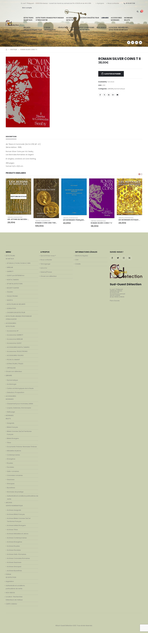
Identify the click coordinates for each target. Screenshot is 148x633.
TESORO (10, 292)
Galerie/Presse (46, 272)
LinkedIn (109, 95)
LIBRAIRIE (104, 18)
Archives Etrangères (14, 542)
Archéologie (11, 384)
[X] (132, 42)
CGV (77, 260)
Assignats (10, 423)
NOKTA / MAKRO (13, 280)
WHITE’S (10, 300)
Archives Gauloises (14, 562)
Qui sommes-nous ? (48, 256)
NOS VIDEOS (101, 27)
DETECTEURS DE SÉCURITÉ (16, 304)
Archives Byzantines (14, 571)
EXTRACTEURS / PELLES (15, 364)
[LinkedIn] (140, 42)
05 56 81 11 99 (130, 3)
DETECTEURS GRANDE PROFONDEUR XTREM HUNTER (50, 19)
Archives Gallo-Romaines (16, 554)
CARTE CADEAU (29, 37)
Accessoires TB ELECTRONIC (17, 351)
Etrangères (11, 459)
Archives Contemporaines (17, 538)
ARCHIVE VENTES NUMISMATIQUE (32, 28)
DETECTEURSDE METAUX (28, 19)
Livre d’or (43, 268)
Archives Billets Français (16, 514)
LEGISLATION (11, 308)
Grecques (10, 483)
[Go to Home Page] (6, 49)
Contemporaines (13, 455)
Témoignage (45, 264)
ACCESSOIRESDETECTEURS (71, 19)
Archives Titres (12, 529)
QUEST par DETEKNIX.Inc (15, 275)
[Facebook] (128, 42)
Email (117, 95)
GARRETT (10, 271)
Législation (63, 27)
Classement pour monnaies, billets (20, 404)
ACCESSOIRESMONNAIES (116, 19)
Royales (10, 463)
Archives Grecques (14, 566)
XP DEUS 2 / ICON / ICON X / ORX (18, 263)
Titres (9, 442)
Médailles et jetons (14, 451)
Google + (113, 95)
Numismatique (119, 89)
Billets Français (12, 427)
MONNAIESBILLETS (128, 19)
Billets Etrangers (13, 438)
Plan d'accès (115, 301)
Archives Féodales (14, 550)
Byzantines (11, 488)
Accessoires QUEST (14, 343)
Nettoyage (11, 412)
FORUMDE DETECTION (50, 28)
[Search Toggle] (138, 11)
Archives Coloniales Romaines (18, 558)
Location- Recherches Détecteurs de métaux (118, 28)
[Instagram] (136, 42)
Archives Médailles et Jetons (17, 534)
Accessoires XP (12, 331)
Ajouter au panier (112, 74)
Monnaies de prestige (15, 492)
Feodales (10, 467)
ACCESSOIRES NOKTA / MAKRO (18, 347)
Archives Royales (13, 546)
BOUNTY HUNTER (13, 288)
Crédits (78, 264)
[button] (139, 174)
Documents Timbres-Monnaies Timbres (22, 447)
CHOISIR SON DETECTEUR (16, 312)
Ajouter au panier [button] (27, 182)
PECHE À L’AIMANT (13, 360)
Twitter (104, 95)
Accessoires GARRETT (15, 335)
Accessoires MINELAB (15, 339)
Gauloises (10, 479)
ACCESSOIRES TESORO (15, 355)
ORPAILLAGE (11, 368)
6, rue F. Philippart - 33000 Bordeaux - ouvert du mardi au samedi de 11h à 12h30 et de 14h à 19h (56, 3)
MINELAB (10, 267)
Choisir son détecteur (89, 18)
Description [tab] (11, 136)
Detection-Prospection (15, 392)
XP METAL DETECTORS (15, 284)
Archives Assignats (14, 510)
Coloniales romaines (15, 475)
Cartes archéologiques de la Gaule (20, 388)
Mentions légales (81, 256)
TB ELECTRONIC (12, 296)
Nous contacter (113, 3)
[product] (18, 198)
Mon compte (27, 8)
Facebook (100, 95)
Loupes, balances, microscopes (19, 408)
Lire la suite (138, 182)
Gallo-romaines (13, 471)
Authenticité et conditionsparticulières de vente (82, 28)
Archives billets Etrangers (16, 525)
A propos (100, 3)
